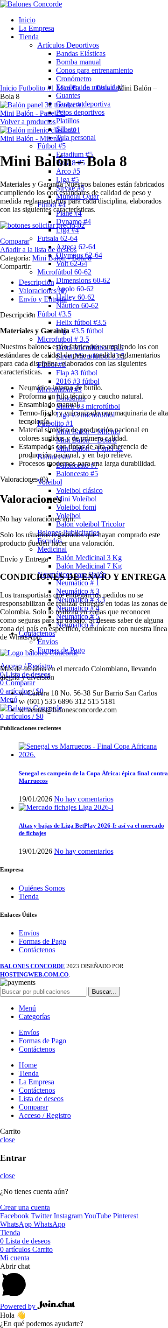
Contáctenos (37, 950)
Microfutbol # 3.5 (63, 339)
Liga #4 (67, 230)
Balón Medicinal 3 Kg (89, 558)
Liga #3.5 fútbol (80, 331)
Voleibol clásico (79, 490)
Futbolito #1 (55, 423)
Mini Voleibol (76, 499)
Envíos (47, 642)
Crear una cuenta (25, 1207)
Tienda (29, 896)
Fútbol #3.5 (54, 314)
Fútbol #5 (51, 146)
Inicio (9, 88)
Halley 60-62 (75, 297)
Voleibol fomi (76, 507)
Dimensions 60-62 (83, 280)
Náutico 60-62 (77, 305)
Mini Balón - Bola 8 (87, 88)
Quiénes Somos (42, 888)
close (7, 1140)
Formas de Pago (42, 941)
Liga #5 (67, 179)
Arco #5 (68, 171)
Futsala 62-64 (57, 238)
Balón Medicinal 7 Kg (89, 566)
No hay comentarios (83, 799)
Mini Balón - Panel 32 (32, 113)
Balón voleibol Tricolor (90, 524)
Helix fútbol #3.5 (81, 322)
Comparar (33, 1107)
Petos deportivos (80, 112)
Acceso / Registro (45, 1115)
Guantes (68, 95)
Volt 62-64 (71, 263)
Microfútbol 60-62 (64, 272)
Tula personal (76, 137)
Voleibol (49, 482)
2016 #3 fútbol (77, 381)
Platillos (67, 121)
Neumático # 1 (77, 583)
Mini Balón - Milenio (31, 138)
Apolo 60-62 (75, 289)
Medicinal (52, 549)
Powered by (18, 1306)
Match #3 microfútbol (88, 406)
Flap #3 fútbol (77, 373)
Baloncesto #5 (77, 474)
